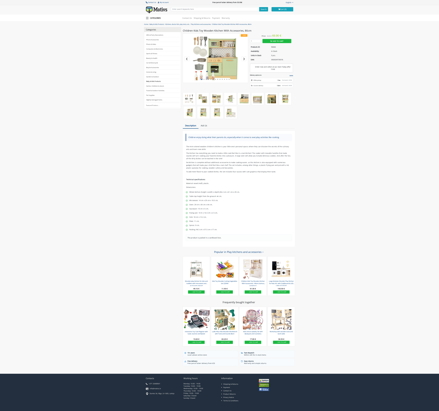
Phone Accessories (152, 40)
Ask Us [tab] (204, 125)
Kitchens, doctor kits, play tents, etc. (177, 24)
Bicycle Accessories (152, 67)
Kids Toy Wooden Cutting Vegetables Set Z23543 (224, 282)
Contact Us (152, 2)
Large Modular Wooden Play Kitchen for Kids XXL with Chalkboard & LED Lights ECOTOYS (281, 283)
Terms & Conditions (230, 401)
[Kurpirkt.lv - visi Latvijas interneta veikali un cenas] (264, 385)
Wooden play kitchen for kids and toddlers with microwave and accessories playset (196, 283)
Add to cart (278, 41)
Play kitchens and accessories (201, 24)
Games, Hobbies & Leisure (155, 86)
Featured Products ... (152, 105)
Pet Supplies (150, 95)
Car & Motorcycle (152, 63)
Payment (216, 18)
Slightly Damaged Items (154, 100)
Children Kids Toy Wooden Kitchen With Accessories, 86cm (232, 24)
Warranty (226, 18)
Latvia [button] (291, 75)
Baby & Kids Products (157, 24)
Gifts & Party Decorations (154, 35)
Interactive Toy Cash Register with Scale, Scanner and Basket (196, 333)
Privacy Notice (228, 397)
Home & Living (151, 72)
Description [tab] (190, 125)
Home (146, 24)
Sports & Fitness (151, 53)
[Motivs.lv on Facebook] (264, 390)
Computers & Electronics (154, 49)
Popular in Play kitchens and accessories (237, 252)
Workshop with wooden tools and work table (281, 333)
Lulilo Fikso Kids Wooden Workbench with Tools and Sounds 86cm (224, 333)
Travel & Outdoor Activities (155, 91)
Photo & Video (151, 44)
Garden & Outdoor (152, 77)
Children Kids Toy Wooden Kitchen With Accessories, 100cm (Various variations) (253, 283)
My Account (164, 2)
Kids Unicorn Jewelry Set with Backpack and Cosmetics (253, 333)
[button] (289, 2)
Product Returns (229, 394)
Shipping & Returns (202, 18)
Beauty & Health (151, 58)
